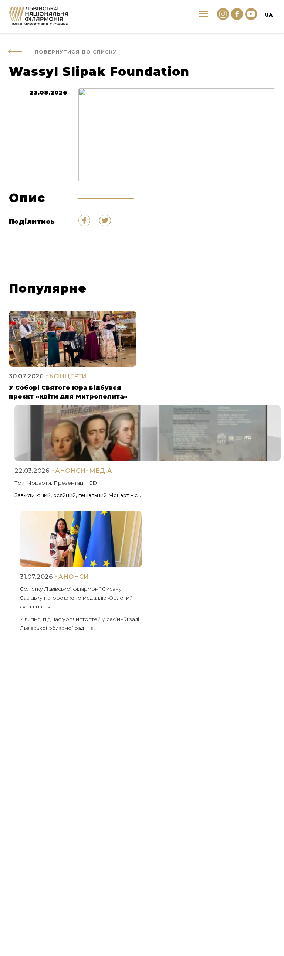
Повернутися (75, 52)
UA (269, 15)
